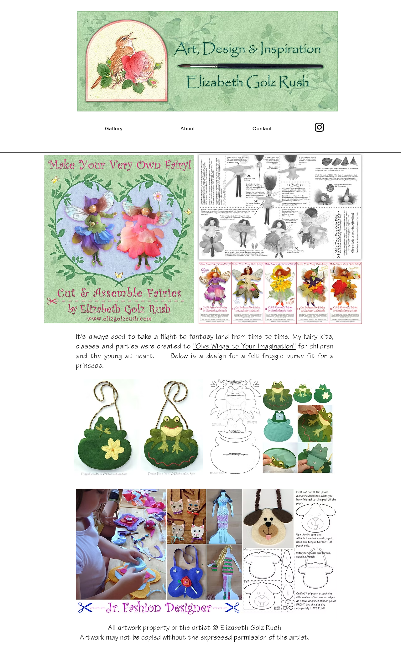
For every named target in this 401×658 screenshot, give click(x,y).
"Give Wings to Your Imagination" (244, 346)
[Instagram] (319, 127)
